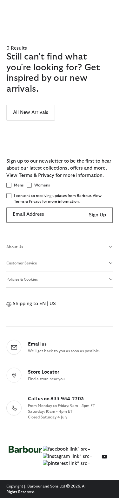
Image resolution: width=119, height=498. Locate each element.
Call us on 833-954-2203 (56, 398)
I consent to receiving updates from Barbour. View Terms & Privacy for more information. (58, 198)
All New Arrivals (30, 112)
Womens (42, 185)
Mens (18, 185)
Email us (37, 344)
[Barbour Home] (25, 456)
